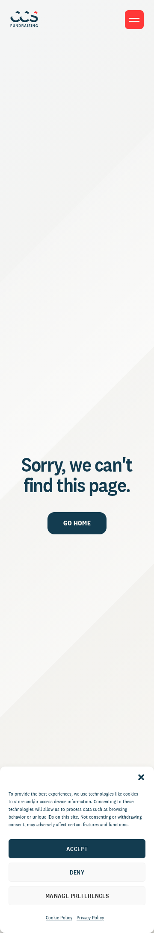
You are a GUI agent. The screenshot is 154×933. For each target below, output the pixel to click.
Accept (77, 849)
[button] (141, 777)
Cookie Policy (59, 917)
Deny (77, 872)
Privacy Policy (90, 917)
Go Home (77, 523)
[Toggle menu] (134, 19)
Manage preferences (77, 896)
